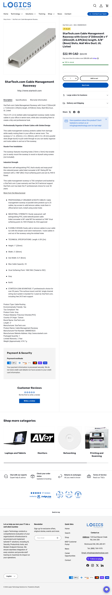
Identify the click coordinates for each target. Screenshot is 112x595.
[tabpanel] (30, 223)
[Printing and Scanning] (96, 438)
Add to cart (94, 78)
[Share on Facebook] (74, 112)
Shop (67, 537)
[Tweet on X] (70, 112)
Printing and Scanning (96, 454)
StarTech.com (67, 25)
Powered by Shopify (33, 587)
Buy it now (85, 85)
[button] (107, 5)
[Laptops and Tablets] (15, 438)
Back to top (56, 512)
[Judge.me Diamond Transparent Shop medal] (59, 494)
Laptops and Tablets (15, 453)
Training (42, 14)
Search (67, 533)
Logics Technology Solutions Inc (17, 587)
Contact (68, 14)
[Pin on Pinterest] (78, 112)
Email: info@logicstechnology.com (95, 553)
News (60, 14)
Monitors (42, 453)
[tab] (8, 100)
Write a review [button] (29, 401)
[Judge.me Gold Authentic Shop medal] (68, 494)
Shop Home (7, 19)
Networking (69, 453)
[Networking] (69, 438)
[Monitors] (42, 438)
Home (6, 14)
